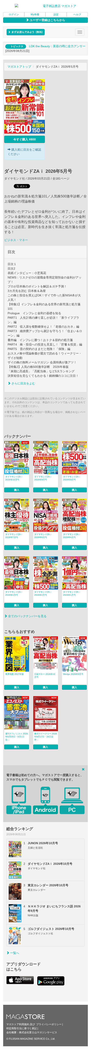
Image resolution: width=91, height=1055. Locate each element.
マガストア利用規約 (17, 1024)
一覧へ (14, 953)
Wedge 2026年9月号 (73, 674)
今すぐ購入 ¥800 (24, 139)
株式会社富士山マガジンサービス (38, 1032)
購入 (16, 489)
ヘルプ (77, 14)
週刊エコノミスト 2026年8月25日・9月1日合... (16, 736)
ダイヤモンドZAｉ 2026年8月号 (72, 478)
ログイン (14, 14)
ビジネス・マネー (16, 240)
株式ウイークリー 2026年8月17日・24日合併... (45, 736)
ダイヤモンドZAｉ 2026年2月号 (43, 593)
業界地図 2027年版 (14, 674)
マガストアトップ (19, 66)
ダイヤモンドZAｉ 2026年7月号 (14, 535)
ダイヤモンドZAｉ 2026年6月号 (43, 535)
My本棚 (35, 14)
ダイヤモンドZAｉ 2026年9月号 (43, 478)
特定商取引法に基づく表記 (21, 1028)
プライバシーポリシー (49, 1024)
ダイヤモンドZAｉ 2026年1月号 (72, 593)
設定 (56, 14)
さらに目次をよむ (23, 383)
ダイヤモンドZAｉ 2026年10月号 (14, 478)
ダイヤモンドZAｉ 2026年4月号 (72, 535)
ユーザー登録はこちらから (47, 20)
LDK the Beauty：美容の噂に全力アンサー (57, 46)
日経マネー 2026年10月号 (44, 675)
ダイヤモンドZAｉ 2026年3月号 (14, 593)
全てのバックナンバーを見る (27, 616)
